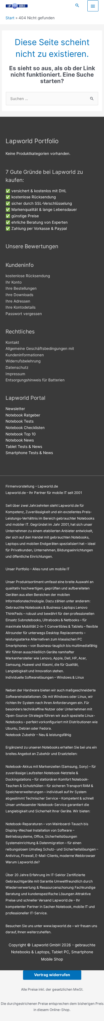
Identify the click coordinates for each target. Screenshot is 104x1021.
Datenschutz (17, 367)
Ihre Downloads (19, 295)
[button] (77, 6)
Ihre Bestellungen (21, 288)
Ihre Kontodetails (20, 307)
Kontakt (12, 342)
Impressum (15, 374)
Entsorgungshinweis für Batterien (35, 380)
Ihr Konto (14, 282)
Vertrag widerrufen (52, 975)
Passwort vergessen (24, 313)
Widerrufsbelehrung (23, 361)
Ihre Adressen (18, 301)
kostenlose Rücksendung (28, 276)
